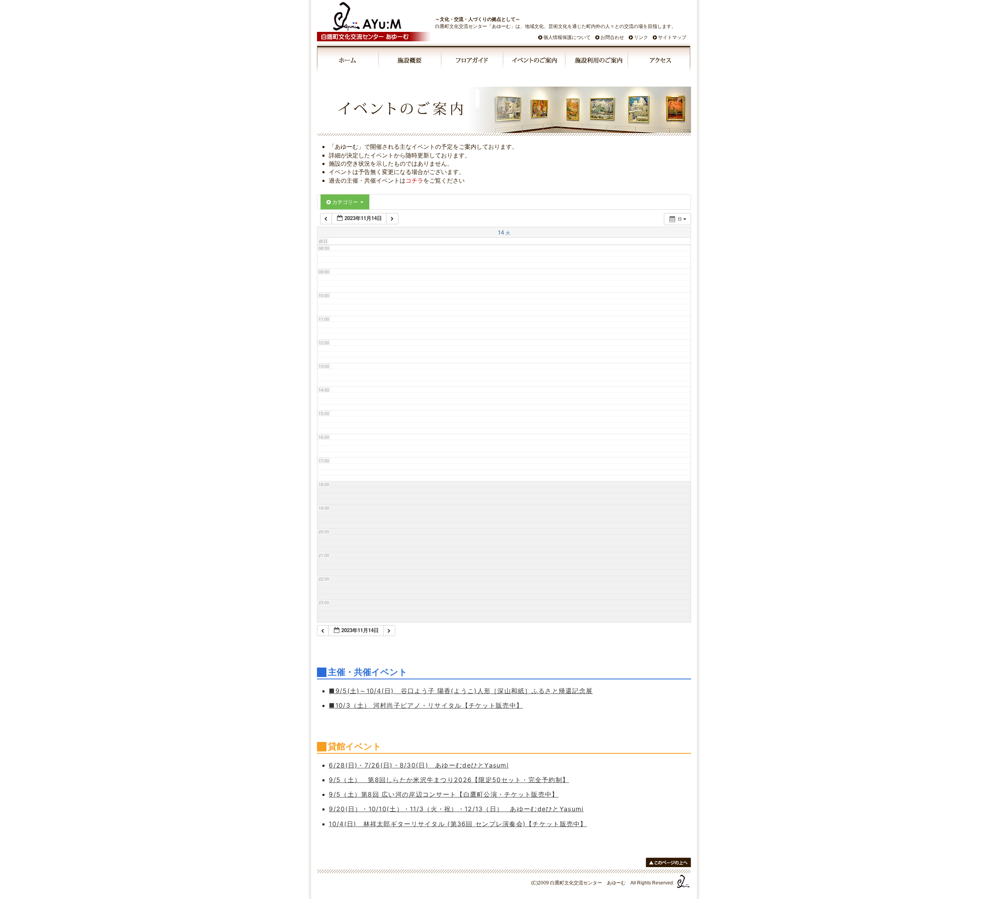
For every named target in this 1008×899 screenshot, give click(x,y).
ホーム (348, 61)
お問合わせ (612, 37)
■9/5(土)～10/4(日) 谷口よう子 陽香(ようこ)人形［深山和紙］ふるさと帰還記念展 (461, 691)
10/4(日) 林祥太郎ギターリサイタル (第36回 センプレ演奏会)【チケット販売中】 (458, 824)
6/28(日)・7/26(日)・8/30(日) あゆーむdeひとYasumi (419, 765)
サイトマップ (672, 37)
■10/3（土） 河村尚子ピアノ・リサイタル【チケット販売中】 (426, 705)
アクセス (659, 61)
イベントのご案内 (535, 61)
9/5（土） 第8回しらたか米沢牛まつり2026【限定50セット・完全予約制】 (449, 780)
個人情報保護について (567, 37)
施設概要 (410, 61)
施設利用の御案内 (597, 61)
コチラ (414, 180)
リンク (641, 37)
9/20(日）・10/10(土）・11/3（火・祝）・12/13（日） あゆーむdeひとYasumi (456, 809)
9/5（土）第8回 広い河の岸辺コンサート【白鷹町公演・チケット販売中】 (443, 794)
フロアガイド (472, 61)
